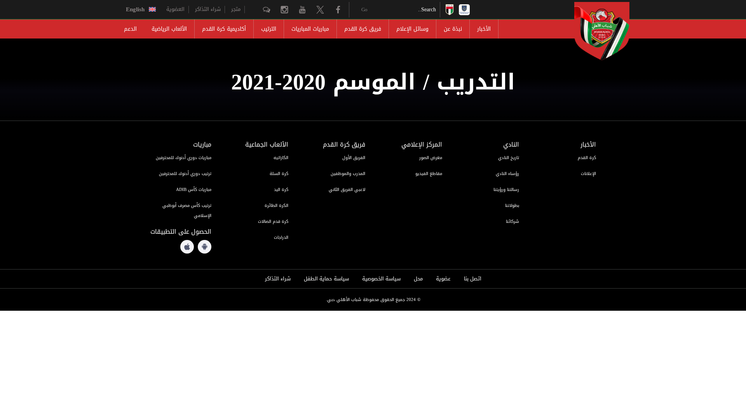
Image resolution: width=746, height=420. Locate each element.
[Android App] (204, 247)
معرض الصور (430, 158)
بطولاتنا (512, 205)
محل (418, 278)
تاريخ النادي (508, 158)
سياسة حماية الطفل (326, 278)
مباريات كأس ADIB (193, 190)
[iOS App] (187, 247)
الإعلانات (588, 174)
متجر (236, 9)
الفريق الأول (353, 158)
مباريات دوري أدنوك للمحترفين (183, 158)
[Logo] (594, 31)
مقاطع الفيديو (428, 174)
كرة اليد (281, 190)
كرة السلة (279, 174)
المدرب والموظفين (348, 174)
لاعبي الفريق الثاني (347, 190)
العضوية (175, 9)
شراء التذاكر (208, 9)
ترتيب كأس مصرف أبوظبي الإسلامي (186, 210)
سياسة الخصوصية (381, 278)
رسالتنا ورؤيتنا (506, 190)
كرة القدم (587, 158)
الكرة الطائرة (276, 205)
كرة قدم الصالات (273, 221)
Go (364, 9)
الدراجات (281, 237)
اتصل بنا (472, 278)
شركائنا (512, 221)
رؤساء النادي (507, 174)
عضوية (443, 278)
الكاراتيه (281, 158)
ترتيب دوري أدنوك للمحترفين (185, 174)
